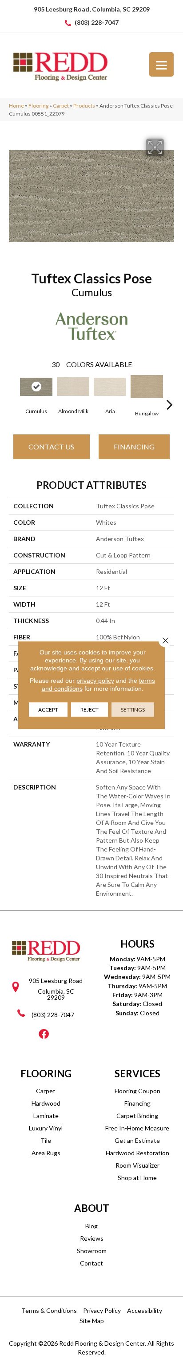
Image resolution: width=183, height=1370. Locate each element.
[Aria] (110, 386)
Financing (134, 446)
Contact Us (51, 446)
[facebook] (44, 1034)
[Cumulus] (36, 386)
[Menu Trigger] (161, 64)
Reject (89, 709)
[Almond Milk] (73, 386)
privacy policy (95, 680)
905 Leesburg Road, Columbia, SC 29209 (92, 9)
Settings (133, 709)
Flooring (38, 105)
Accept (48, 709)
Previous (13, 391)
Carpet (61, 105)
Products (84, 105)
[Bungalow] (146, 386)
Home (16, 105)
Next (169, 391)
